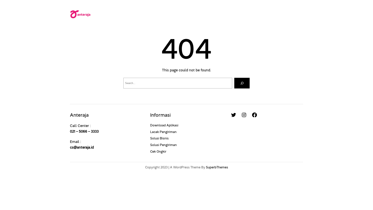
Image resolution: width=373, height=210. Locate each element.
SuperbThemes (217, 167)
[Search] (242, 83)
